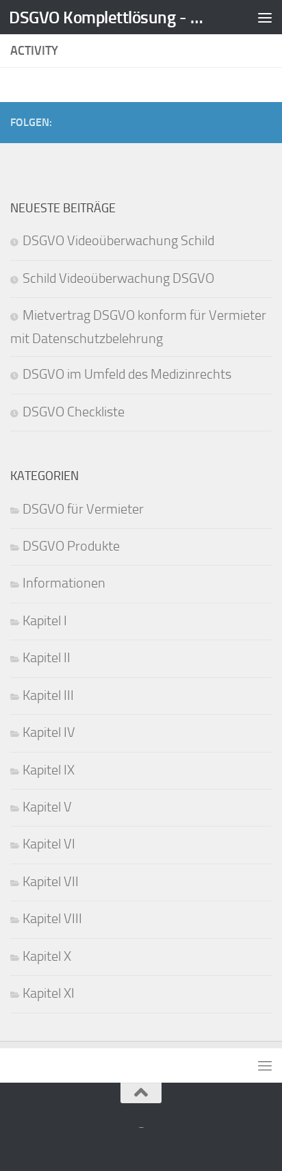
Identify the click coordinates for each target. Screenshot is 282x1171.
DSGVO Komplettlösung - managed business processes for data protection (110, 17)
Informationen (64, 583)
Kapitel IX (49, 770)
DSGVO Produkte (71, 546)
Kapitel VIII (52, 919)
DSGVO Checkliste (74, 412)
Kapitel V (47, 807)
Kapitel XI (49, 993)
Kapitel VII (51, 882)
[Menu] (265, 17)
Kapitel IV (49, 732)
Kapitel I (45, 621)
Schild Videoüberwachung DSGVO (118, 278)
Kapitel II (46, 658)
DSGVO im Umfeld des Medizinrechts (127, 374)
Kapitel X (47, 956)
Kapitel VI (49, 844)
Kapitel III (48, 695)
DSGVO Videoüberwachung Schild (118, 241)
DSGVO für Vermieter (83, 509)
